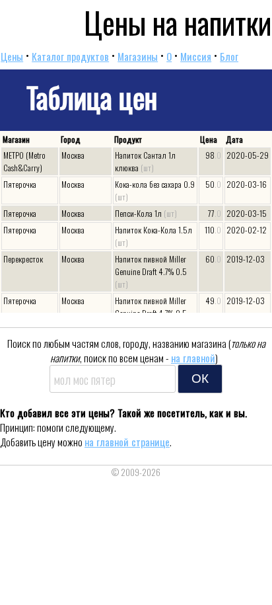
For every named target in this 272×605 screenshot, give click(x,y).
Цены (12, 56)
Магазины (138, 56)
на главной (193, 357)
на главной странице (127, 441)
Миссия (195, 56)
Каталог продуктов (70, 56)
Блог (229, 56)
